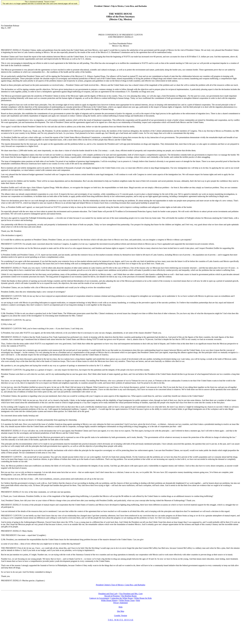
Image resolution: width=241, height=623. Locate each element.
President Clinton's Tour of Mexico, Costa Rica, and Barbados (120, 585)
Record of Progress (112, 596)
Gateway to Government (99, 598)
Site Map (120, 611)
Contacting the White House (121, 598)
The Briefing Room (129, 596)
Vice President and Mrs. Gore (131, 594)
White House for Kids (143, 598)
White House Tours (127, 600)
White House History (109, 600)
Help (138, 600)
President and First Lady (108, 594)
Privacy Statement (120, 603)
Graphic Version (120, 615)
